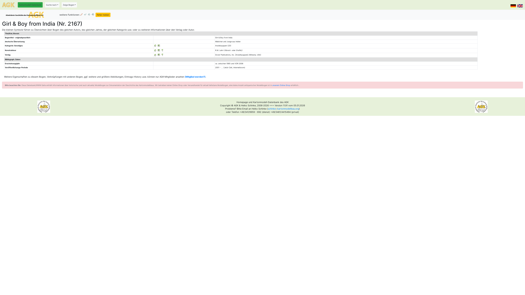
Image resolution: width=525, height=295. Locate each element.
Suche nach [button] (51, 5)
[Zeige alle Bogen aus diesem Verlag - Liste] (155, 55)
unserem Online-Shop (281, 85)
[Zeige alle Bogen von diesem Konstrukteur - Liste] (155, 50)
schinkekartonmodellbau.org (283, 108)
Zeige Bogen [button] (68, 5)
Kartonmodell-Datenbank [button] (30, 5)
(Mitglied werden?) (195, 76)
